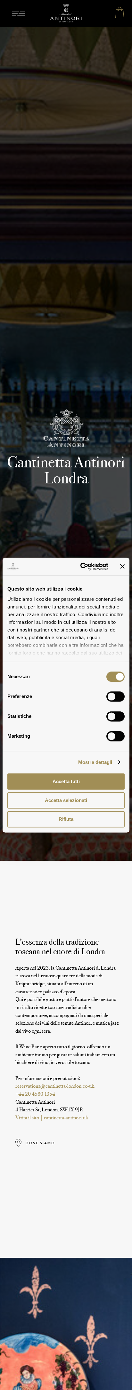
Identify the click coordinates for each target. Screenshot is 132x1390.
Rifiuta (66, 819)
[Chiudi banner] (122, 566)
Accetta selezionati (66, 800)
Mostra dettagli (95, 762)
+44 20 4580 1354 (35, 1094)
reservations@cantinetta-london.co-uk (54, 1086)
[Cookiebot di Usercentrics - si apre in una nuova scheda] (81, 566)
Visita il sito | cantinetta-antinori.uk (51, 1117)
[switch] (115, 696)
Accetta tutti (66, 781)
